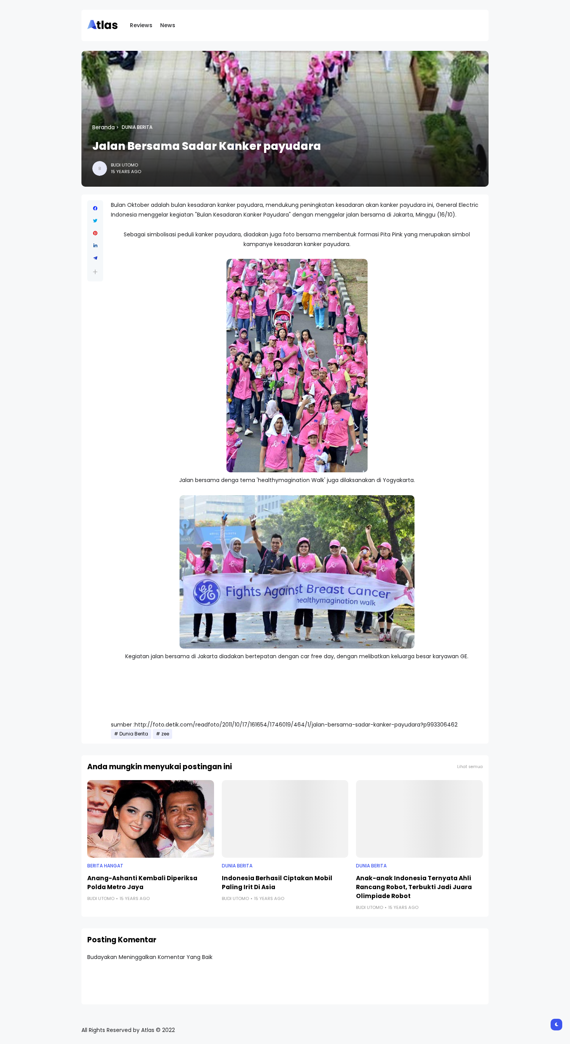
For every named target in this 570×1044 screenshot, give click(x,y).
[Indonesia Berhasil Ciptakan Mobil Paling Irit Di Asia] (285, 819)
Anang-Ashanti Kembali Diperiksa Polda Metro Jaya (142, 882)
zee (165, 734)
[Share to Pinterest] (95, 233)
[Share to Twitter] (95, 221)
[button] (95, 272)
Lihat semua (470, 767)
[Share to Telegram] (95, 258)
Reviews (141, 25)
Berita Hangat (105, 866)
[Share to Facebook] (95, 208)
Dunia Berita (137, 127)
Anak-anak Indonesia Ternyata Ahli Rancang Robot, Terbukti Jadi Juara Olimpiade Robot (414, 887)
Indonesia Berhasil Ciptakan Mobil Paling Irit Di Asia (277, 882)
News (167, 25)
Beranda (103, 127)
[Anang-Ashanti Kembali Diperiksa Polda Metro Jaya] (150, 819)
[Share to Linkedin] (95, 245)
